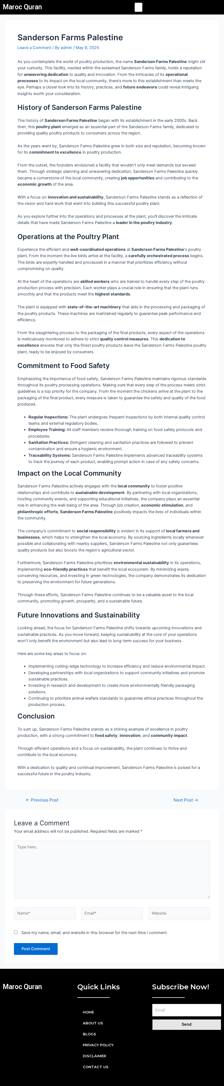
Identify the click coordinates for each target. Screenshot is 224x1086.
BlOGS (89, 1034)
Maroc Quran (22, 7)
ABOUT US (93, 1023)
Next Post (185, 800)
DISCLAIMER (94, 1056)
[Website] (179, 914)
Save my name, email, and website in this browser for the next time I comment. (94, 932)
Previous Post (42, 800)
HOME (88, 1012)
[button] (138, 7)
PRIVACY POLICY (98, 1045)
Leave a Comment (34, 47)
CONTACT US (95, 1067)
